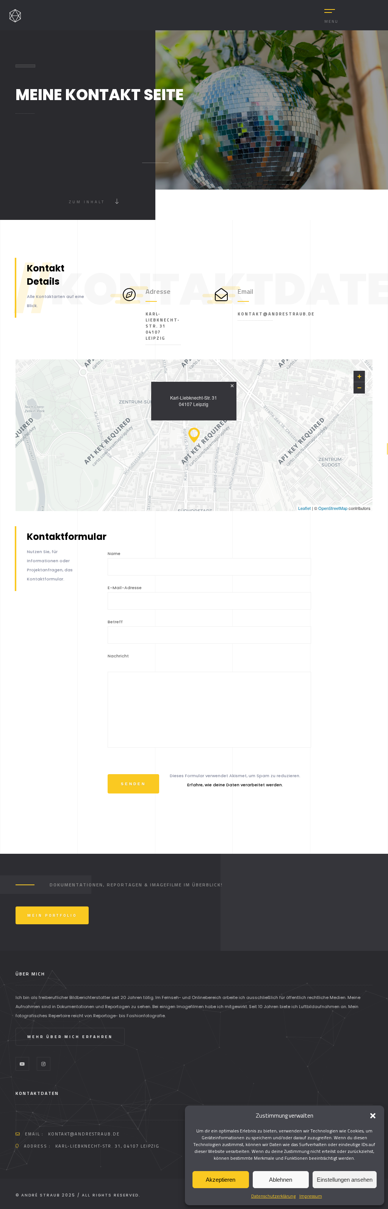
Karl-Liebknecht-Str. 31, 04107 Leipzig (107, 1146)
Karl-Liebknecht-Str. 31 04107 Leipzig (163, 326)
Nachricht (118, 656)
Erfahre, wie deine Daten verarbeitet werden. (235, 785)
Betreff (115, 622)
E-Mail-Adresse (125, 588)
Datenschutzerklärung (273, 1196)
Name (114, 553)
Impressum (310, 1196)
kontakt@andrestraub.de (255, 314)
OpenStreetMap (332, 508)
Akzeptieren (220, 1179)
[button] (373, 1116)
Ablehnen (280, 1179)
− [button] (359, 388)
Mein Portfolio (52, 915)
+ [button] (359, 376)
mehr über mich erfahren (70, 1037)
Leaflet (304, 508)
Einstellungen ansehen (344, 1179)
